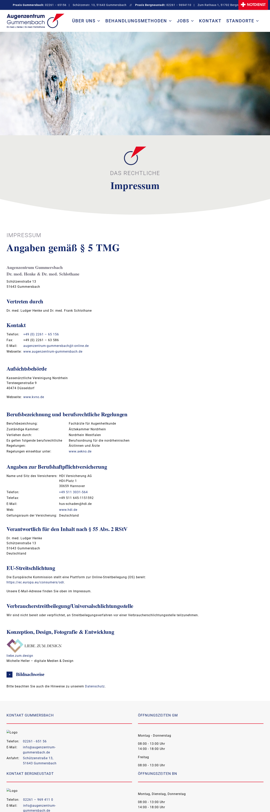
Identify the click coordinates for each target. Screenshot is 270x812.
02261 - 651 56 (35, 741)
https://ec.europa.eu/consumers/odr (35, 582)
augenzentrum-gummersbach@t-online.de (56, 346)
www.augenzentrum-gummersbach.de (52, 351)
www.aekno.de (80, 451)
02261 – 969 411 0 (38, 800)
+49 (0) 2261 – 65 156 (41, 334)
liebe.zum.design (20, 656)
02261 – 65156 (55, 5)
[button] (135, 675)
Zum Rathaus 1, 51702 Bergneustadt (223, 5)
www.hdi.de (68, 510)
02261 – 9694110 (178, 5)
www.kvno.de (33, 397)
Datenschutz (95, 686)
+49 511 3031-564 (73, 492)
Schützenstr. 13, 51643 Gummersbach (100, 5)
